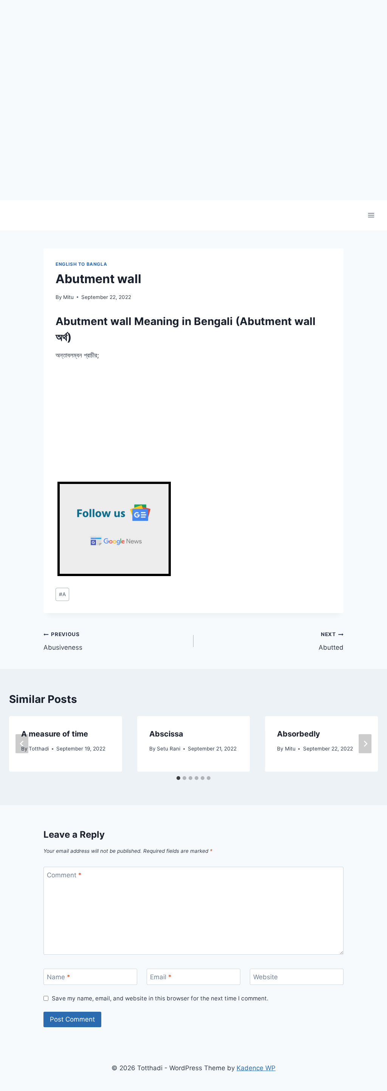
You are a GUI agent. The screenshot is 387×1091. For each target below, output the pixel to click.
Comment (64, 875)
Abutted (331, 641)
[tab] (178, 778)
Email (161, 977)
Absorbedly (298, 733)
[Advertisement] (193, 147)
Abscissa (166, 733)
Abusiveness (62, 641)
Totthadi (39, 749)
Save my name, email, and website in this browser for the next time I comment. (160, 998)
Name (58, 977)
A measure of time (54, 733)
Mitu (68, 297)
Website (265, 977)
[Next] (365, 744)
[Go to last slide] (21, 744)
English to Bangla (81, 264)
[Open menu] (371, 215)
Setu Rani (168, 749)
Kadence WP (256, 1068)
